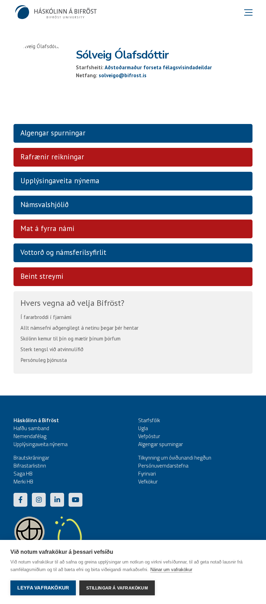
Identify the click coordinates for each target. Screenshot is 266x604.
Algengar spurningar (53, 132)
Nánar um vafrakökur (171, 569)
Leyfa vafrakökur (43, 587)
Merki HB (23, 482)
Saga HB (23, 474)
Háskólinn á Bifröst (36, 420)
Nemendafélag (30, 436)
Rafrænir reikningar (52, 156)
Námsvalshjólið (44, 204)
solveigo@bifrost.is (123, 75)
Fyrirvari (147, 474)
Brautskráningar (31, 458)
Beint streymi (41, 276)
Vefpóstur (149, 436)
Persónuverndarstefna (163, 466)
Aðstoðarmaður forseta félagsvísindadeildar (158, 67)
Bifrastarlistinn (30, 466)
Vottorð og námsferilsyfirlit (63, 252)
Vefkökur (148, 482)
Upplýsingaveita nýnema (59, 180)
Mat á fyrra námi (47, 228)
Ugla (143, 428)
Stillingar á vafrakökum (117, 588)
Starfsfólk (149, 420)
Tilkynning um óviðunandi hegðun (174, 458)
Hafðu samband (31, 428)
